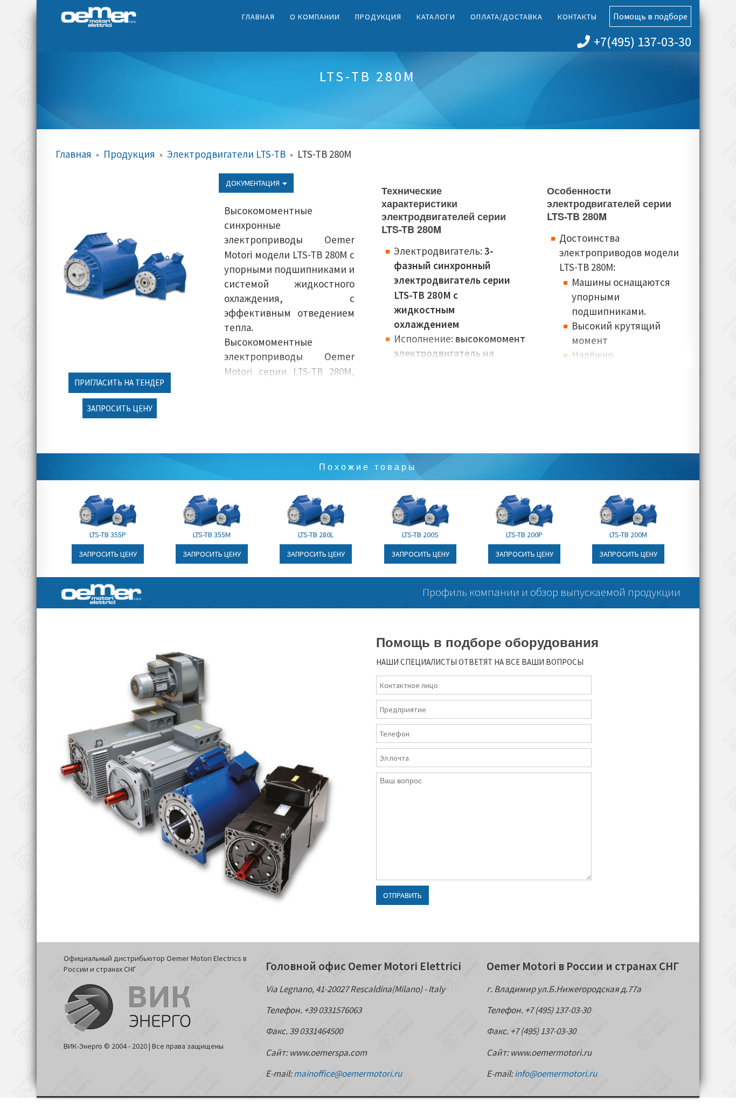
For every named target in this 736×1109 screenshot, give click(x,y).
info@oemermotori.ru (556, 1073)
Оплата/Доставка (506, 17)
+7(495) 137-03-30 (642, 41)
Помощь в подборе (650, 16)
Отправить (402, 895)
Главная (258, 17)
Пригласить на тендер (119, 382)
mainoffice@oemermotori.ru (348, 1073)
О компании (315, 17)
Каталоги (435, 17)
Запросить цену (119, 408)
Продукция (378, 17)
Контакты (577, 17)
